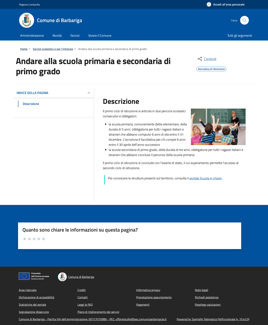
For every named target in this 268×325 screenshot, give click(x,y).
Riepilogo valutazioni (208, 304)
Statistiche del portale (32, 304)
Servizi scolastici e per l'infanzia (53, 49)
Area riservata (27, 290)
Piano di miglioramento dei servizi (98, 312)
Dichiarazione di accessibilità (36, 297)
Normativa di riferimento (211, 68)
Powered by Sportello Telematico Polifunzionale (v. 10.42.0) (213, 319)
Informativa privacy (148, 290)
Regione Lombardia (29, 4)
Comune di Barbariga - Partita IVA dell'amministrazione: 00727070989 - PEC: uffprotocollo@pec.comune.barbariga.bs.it (93, 319)
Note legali (201, 290)
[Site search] (244, 20)
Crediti (81, 290)
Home (24, 49)
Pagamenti (142, 304)
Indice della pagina (32, 92)
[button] (225, 4)
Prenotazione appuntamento (154, 297)
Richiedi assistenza (206, 297)
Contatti (82, 297)
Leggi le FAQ (85, 304)
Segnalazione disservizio (34, 312)
